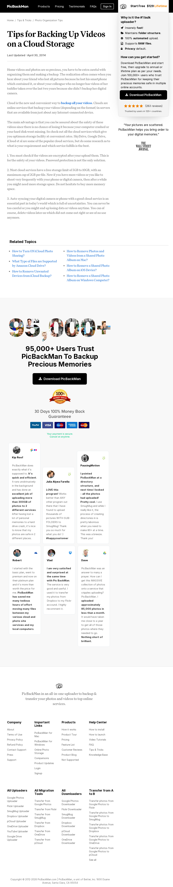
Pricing (65, 739)
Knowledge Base (98, 754)
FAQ (91, 744)
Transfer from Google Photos (42, 802)
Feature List (68, 744)
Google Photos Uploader (15, 799)
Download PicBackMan (145, 95)
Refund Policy (15, 744)
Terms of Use (14, 734)
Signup (38, 773)
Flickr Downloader (72, 809)
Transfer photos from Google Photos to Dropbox (101, 828)
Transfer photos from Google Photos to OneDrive (101, 839)
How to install (96, 729)
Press (10, 754)
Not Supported (70, 759)
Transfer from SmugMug (42, 816)
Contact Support (16, 749)
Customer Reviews (72, 749)
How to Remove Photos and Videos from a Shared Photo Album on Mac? (85, 255)
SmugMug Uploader (18, 811)
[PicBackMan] (17, 6)
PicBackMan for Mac (43, 734)
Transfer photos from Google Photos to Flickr (101, 804)
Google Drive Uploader (14, 838)
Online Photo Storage (41, 751)
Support (11, 759)
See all (92, 859)
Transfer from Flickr (45, 809)
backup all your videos (76, 103)
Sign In (107, 6)
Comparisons (41, 758)
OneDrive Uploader (17, 826)
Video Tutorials (97, 739)
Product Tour (69, 734)
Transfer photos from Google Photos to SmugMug (101, 816)
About (10, 729)
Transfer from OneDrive (42, 833)
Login (37, 768)
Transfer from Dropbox (42, 824)
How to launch (97, 734)
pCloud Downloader (68, 833)
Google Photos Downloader (70, 802)
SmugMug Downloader (68, 816)
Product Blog (69, 754)
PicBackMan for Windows (43, 743)
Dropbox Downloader (68, 824)
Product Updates (44, 763)
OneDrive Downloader (68, 841)
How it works (69, 729)
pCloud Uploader (16, 821)
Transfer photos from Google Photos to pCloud (101, 851)
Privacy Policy (15, 739)
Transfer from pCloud (42, 841)
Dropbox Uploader (17, 816)
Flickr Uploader (15, 806)
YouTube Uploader (17, 831)
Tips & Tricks (96, 749)
